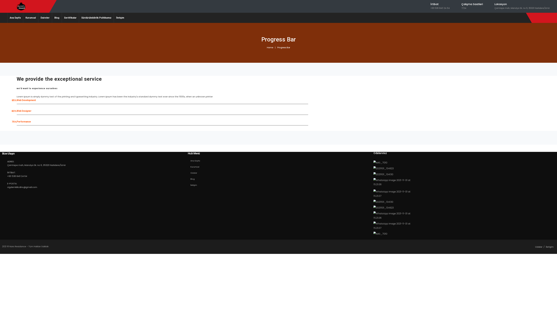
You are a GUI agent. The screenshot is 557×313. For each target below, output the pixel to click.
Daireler (45, 17)
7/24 (463, 8)
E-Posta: (12, 183)
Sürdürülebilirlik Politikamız (96, 17)
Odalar (193, 173)
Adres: (10, 161)
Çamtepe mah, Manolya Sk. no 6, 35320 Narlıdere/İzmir (522, 8)
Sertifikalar (70, 17)
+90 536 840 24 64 (440, 8)
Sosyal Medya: (203, 149)
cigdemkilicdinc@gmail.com (22, 187)
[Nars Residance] (21, 6)
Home (270, 47)
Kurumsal (31, 17)
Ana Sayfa (15, 17)
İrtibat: (11, 172)
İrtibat (435, 4)
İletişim (120, 17)
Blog (56, 17)
